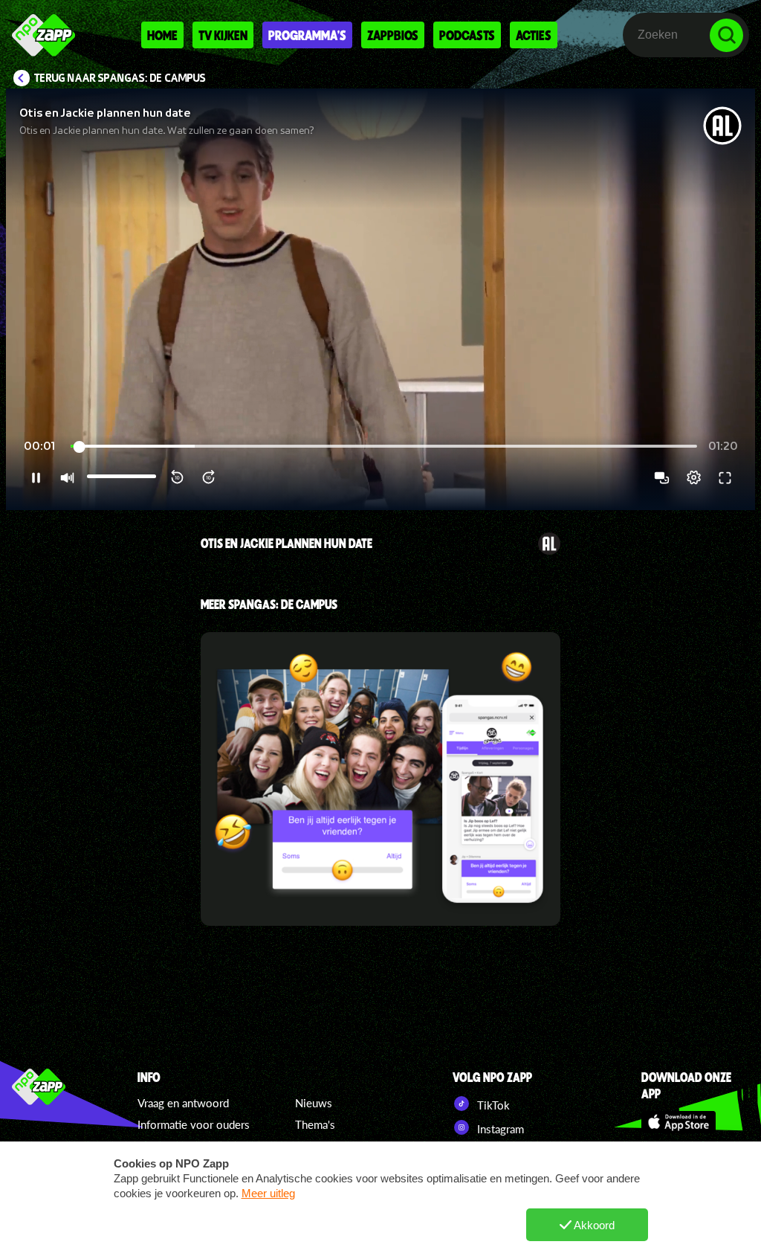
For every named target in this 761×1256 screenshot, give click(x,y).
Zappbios (392, 35)
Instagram (499, 1129)
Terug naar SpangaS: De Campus (120, 78)
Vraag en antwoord (183, 1103)
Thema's (315, 1124)
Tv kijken (222, 35)
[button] (380, 299)
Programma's (307, 35)
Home (162, 35)
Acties (533, 35)
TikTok (492, 1105)
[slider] (384, 446)
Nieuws (313, 1103)
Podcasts (467, 35)
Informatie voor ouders (193, 1124)
